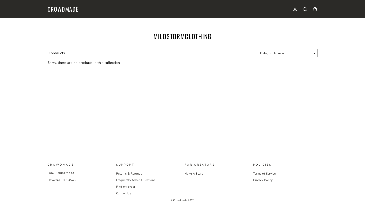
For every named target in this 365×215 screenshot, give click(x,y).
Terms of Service (264, 173)
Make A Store (194, 173)
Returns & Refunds (129, 173)
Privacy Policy (263, 180)
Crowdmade (63, 9)
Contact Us (123, 193)
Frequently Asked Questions (136, 180)
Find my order (125, 187)
